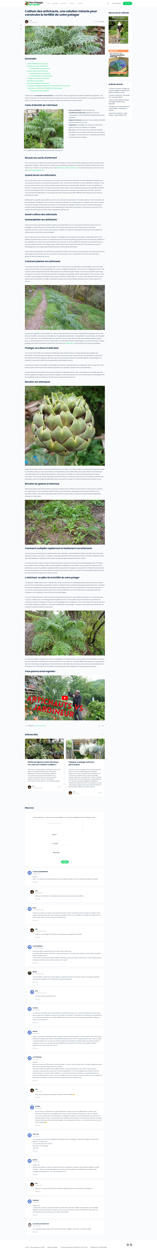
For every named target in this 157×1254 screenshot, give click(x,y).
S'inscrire (127, 3)
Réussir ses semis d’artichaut (37, 66)
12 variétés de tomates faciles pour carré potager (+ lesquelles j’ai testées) (119, 108)
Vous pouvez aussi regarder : (40, 90)
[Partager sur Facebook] (21, 25)
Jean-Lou (36, 1134)
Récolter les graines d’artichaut (38, 83)
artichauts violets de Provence (67, 168)
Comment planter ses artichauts (41, 76)
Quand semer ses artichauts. (40, 68)
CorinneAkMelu (37, 946)
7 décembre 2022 (38, 910)
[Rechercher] (108, 3)
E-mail (55, 843)
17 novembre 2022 (38, 948)
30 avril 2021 (36, 1136)
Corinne (35, 1008)
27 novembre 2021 (40, 993)
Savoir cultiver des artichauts (37, 71)
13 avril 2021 (36, 1202)
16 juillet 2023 (36, 873)
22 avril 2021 (36, 1162)
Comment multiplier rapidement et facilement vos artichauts (48, 85)
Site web (56, 852)
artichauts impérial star (36, 170)
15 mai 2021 (36, 1033)
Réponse (35, 882)
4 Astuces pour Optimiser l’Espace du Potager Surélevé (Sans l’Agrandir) (119, 101)
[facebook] (128, 1245)
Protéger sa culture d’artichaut (38, 78)
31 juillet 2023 (39, 893)
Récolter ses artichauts (35, 81)
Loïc (30, 20)
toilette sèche (70, 343)
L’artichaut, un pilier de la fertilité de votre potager (44, 88)
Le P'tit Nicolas (37, 1057)
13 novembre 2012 (37, 788)
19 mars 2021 (33, 22)
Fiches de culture (40, 725)
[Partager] (103, 726)
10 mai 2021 (36, 1059)
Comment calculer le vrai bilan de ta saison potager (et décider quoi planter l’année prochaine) (119, 90)
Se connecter (116, 3)
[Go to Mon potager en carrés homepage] (34, 3)
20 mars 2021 (36, 1226)
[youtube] (131, 1245)
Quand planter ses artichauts (40, 73)
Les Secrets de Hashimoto (41, 1224)
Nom (54, 834)
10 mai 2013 (76, 793)
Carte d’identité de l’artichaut (37, 63)
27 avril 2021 (38, 1185)
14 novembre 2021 (38, 974)
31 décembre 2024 (40, 931)
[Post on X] (21, 29)
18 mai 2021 (36, 1010)
